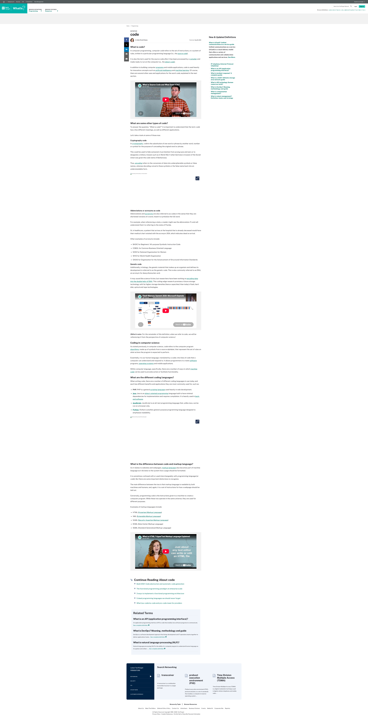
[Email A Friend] (126, 59)
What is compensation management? (219, 92)
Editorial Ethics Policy (163, 708)
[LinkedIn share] (126, 49)
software (193, 361)
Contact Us (175, 708)
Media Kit (210, 708)
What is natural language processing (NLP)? (156, 642)
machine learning (182, 70)
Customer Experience (136, 694)
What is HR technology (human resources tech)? (222, 83)
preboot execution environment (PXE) (196, 679)
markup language (169, 468)
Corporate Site (218, 708)
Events (203, 708)
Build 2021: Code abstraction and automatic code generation (160, 584)
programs (160, 67)
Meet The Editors (150, 708)
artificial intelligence (163, 70)
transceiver (167, 675)
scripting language (157, 390)
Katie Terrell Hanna (142, 40)
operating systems (146, 363)
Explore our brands (358, 1)
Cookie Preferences (167, 714)
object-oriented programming (156, 393)
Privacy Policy (156, 714)
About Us (141, 708)
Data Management (38, 1)
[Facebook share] (126, 39)
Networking (133, 676)
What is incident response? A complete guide (221, 74)
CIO (23, 1)
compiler (193, 59)
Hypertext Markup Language (149, 512)
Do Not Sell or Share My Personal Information (187, 714)
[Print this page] (126, 54)
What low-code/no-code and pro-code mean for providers (159, 603)
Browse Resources (190, 704)
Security (18, 1)
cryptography (137, 144)
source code (182, 54)
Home (128, 25)
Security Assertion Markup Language (153, 520)
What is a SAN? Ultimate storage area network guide (223, 79)
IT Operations (29, 1)
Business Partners (194, 708)
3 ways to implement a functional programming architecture (160, 593)
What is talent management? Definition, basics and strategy (222, 97)
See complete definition (140, 625)
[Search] (351, 6)
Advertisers (183, 708)
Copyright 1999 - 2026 (170, 712)
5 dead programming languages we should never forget (158, 598)
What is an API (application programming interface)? (160, 619)
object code (169, 62)
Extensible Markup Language (148, 516)
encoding (138, 163)
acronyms (149, 214)
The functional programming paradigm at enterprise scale (159, 589)
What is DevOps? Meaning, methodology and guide (159, 630)
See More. (231, 57)
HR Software (134, 689)
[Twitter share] (126, 44)
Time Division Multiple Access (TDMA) (226, 678)
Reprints (227, 708)
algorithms (134, 349)
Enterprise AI (11, 1)
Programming (134, 25)
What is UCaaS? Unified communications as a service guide (221, 43)
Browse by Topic (175, 704)
